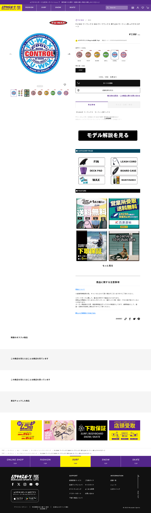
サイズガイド (89, 485)
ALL (18, 450)
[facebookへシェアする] (130, 319)
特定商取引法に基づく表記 (40, 507)
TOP (3, 450)
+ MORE (108, 118)
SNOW (58, 7)
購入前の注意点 (112, 96)
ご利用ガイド (89, 480)
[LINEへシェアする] (138, 319)
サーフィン (11, 450)
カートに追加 (108, 83)
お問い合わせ (89, 493)
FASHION (29, 7)
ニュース (113, 485)
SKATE (72, 7)
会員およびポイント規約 (60, 507)
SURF (43, 7)
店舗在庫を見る (107, 90)
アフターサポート (75, 493)
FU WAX (25, 450)
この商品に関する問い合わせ (130, 96)
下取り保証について (76, 498)
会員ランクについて (76, 485)
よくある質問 (89, 489)
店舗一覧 (113, 480)
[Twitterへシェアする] (134, 319)
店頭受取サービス (75, 480)
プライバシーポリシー (21, 507)
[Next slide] (69, 54)
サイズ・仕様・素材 (124, 104)
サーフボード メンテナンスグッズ (41, 450)
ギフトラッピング (75, 489)
